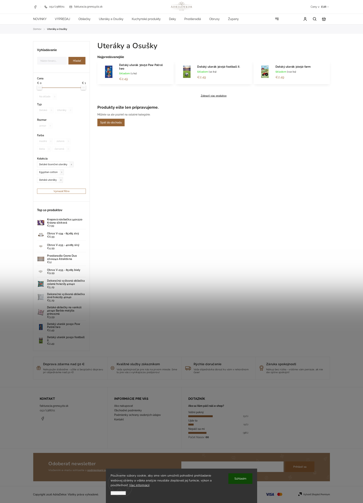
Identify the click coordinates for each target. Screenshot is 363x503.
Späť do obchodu (111, 122)
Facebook (35, 7)
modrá (45, 141)
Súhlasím (240, 478)
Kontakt (119, 419)
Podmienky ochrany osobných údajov (137, 414)
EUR (323, 6)
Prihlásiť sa (299, 466)
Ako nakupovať (123, 405)
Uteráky (64, 110)
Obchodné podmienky (128, 410)
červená (62, 148)
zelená (63, 141)
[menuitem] (42, 19)
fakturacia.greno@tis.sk (54, 405)
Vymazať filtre (62, 191)
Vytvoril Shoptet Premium (316, 494)
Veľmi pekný (196, 412)
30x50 (45, 125)
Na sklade (47, 96)
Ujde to (192, 420)
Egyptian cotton (50, 172)
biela (44, 148)
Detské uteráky (50, 179)
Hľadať (77, 60)
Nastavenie (118, 493)
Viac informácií (139, 485)
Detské (45, 110)
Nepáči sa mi (196, 428)
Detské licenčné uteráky (55, 164)
